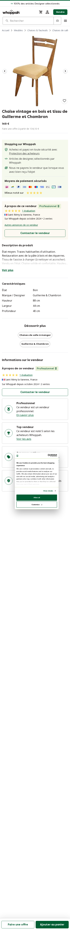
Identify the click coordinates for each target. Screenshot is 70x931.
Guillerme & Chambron (35, 344)
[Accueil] (19, 12)
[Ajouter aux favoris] (64, 101)
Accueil (5, 30)
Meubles (18, 30)
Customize (36, 504)
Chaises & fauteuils (37, 30)
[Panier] (41, 12)
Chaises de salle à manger (35, 335)
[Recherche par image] (57, 21)
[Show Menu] (65, 21)
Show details (48, 491)
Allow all (37, 497)
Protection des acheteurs (24, 153)
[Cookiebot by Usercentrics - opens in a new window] (48, 455)
